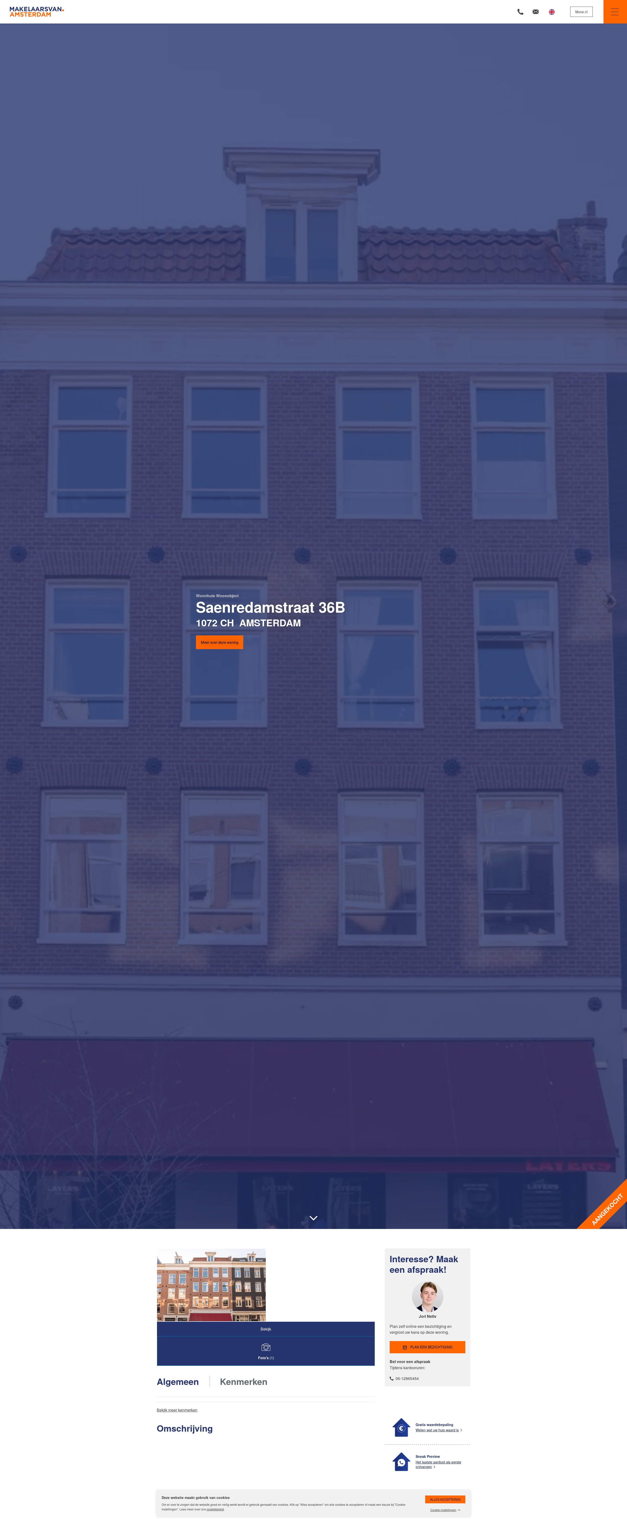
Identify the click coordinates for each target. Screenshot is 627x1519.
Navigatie (615, 11)
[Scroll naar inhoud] (313, 1218)
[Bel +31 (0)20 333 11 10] (520, 12)
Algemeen (178, 1381)
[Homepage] (161, 12)
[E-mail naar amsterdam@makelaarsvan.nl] (536, 12)
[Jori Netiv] (427, 1311)
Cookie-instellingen (443, 1510)
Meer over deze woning (219, 642)
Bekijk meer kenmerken (177, 1410)
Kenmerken (243, 1381)
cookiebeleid (215, 1509)
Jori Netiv (427, 1316)
